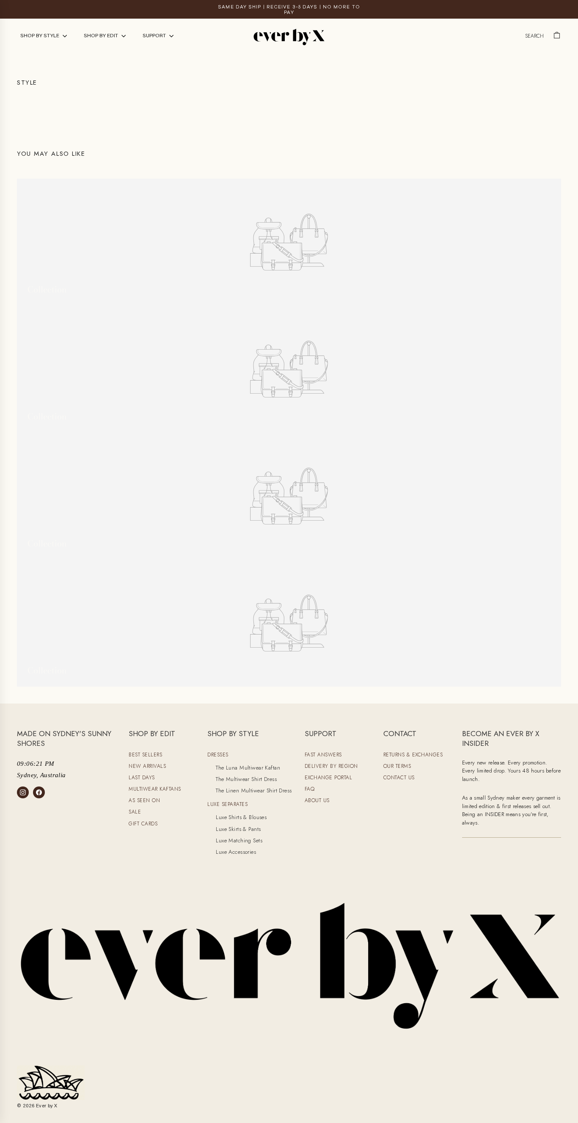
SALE (135, 812)
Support (155, 36)
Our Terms (397, 766)
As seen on (144, 800)
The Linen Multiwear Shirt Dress (254, 790)
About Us (317, 800)
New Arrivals (147, 766)
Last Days (142, 777)
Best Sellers (145, 755)
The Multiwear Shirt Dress (246, 779)
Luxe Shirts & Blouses (241, 817)
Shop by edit (101, 36)
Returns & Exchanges (413, 755)
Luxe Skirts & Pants (238, 829)
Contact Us (399, 777)
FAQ (310, 789)
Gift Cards (143, 824)
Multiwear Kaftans (155, 789)
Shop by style (40, 36)
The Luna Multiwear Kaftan (248, 768)
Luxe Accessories (236, 852)
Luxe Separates (227, 804)
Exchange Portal (328, 777)
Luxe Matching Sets (239, 840)
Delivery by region (331, 766)
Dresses (217, 755)
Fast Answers (323, 755)
